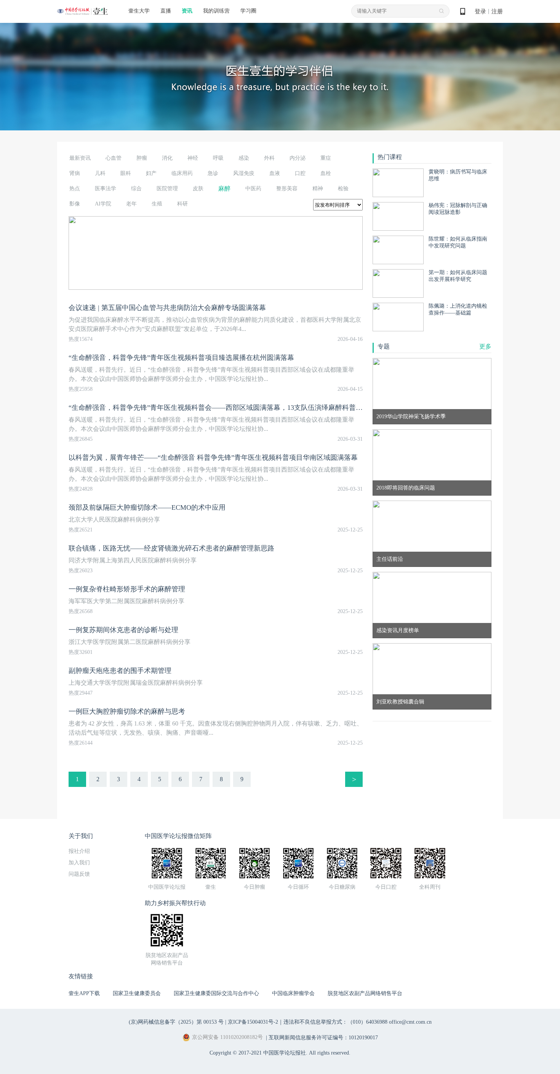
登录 (480, 11)
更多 (485, 346)
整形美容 (287, 188)
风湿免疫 (243, 173)
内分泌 (298, 158)
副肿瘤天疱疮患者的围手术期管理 (120, 670)
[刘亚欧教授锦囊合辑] (432, 676)
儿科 (100, 173)
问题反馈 (79, 874)
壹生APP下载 (84, 993)
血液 (274, 173)
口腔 (300, 173)
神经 (192, 158)
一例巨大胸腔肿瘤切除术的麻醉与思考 (127, 711)
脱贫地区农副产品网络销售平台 (365, 993)
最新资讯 (80, 158)
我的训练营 (216, 11)
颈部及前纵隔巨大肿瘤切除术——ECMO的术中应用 (147, 507)
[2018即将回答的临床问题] (432, 462)
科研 (182, 204)
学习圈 (248, 11)
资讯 (187, 11)
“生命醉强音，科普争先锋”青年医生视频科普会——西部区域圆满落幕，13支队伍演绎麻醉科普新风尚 (222, 407)
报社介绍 (79, 851)
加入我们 (79, 862)
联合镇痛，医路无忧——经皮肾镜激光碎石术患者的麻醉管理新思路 (171, 548)
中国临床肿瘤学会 (293, 993)
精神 (317, 188)
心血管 (114, 158)
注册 (497, 11)
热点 (74, 188)
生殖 (157, 204)
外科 (269, 158)
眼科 (125, 173)
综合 (136, 188)
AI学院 (103, 204)
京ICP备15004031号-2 (253, 1022)
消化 (167, 158)
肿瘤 (141, 158)
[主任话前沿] (432, 533)
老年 (131, 204)
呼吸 (218, 158)
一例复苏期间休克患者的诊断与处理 (123, 630)
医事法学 (105, 188)
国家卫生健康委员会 (137, 993)
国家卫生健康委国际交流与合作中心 (216, 993)
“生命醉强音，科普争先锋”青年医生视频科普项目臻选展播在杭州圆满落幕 (181, 357)
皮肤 (198, 188)
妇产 (151, 173)
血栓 (325, 173)
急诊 (213, 173)
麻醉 (224, 188)
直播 (165, 11)
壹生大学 (139, 11)
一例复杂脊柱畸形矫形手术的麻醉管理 (127, 589)
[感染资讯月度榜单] (432, 604)
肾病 (74, 173)
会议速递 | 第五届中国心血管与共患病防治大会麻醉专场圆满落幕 (167, 307)
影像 (74, 204)
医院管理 (167, 188)
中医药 (253, 188)
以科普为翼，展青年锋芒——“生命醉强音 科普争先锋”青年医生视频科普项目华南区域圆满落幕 (213, 457)
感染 (243, 158)
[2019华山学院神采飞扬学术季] (432, 390)
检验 (343, 188)
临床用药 (182, 173)
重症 (325, 158)
